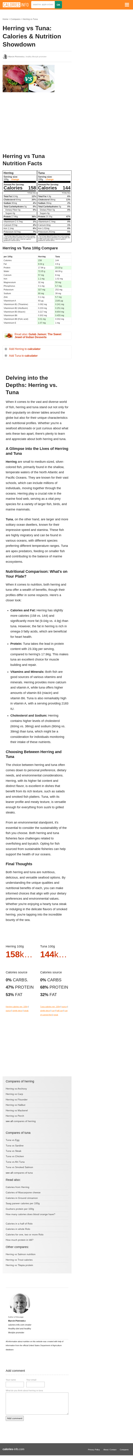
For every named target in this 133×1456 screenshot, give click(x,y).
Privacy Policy (94, 1450)
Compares (15, 19)
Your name (11, 1380)
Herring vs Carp (14, 1094)
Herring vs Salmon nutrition (21, 1254)
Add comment (14, 1418)
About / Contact (109, 1450)
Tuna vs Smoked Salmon (19, 1167)
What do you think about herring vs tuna (24, 1390)
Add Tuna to (23, 355)
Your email (31, 1380)
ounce (8, 1011)
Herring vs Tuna (30, 19)
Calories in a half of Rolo (19, 1223)
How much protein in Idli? (19, 1239)
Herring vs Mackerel (17, 1110)
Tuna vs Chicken (15, 1156)
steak (26, 1011)
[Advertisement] (29, 122)
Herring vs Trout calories (19, 1259)
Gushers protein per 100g (20, 1209)
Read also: (38, 336)
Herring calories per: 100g (17, 1007)
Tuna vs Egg (12, 1140)
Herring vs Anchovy (16, 1088)
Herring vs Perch (15, 1115)
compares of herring (25, 1121)
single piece (17, 1011)
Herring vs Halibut (15, 1105)
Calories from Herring (17, 1187)
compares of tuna (23, 1172)
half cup (59, 1011)
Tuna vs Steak (13, 1151)
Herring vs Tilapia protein (19, 1265)
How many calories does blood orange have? (30, 1214)
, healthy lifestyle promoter (27, 57)
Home (5, 19)
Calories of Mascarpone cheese (23, 1192)
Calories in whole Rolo (18, 1229)
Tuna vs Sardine (15, 1145)
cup (53, 1011)
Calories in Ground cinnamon (22, 1198)
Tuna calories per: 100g (50, 1007)
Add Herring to (25, 348)
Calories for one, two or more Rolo (24, 1234)
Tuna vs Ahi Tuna (15, 1161)
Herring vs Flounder (17, 1099)
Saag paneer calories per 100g (23, 1203)
